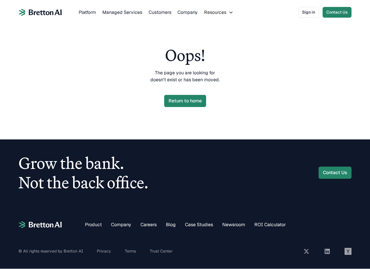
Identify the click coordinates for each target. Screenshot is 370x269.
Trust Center (161, 251)
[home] (40, 12)
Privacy (104, 251)
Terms (130, 251)
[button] (218, 12)
